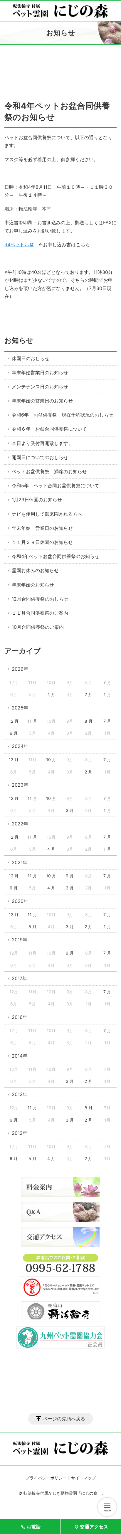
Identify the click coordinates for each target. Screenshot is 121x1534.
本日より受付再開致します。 (42, 443)
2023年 (20, 785)
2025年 (20, 708)
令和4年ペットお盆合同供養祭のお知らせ (55, 556)
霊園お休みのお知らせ (35, 570)
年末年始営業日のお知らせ (40, 372)
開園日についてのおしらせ (40, 457)
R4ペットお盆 (19, 244)
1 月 (107, 694)
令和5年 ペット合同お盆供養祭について (55, 485)
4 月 (51, 694)
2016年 (19, 1017)
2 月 (88, 694)
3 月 (70, 810)
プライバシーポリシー (46, 1477)
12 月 (14, 721)
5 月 (32, 926)
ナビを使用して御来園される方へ (47, 514)
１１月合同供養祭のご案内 (40, 613)
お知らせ (18, 340)
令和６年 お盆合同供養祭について (49, 429)
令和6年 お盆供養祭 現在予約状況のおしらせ (62, 415)
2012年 (19, 1133)
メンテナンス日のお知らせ (40, 387)
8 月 (89, 721)
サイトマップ (83, 1477)
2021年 (19, 862)
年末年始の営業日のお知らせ (42, 401)
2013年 (19, 1094)
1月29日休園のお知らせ (37, 500)
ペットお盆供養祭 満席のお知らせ (49, 471)
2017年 (19, 978)
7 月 (107, 682)
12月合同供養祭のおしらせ (40, 599)
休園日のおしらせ (30, 358)
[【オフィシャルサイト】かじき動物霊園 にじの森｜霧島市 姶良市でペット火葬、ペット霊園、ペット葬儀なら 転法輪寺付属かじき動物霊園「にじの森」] (60, 11)
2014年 (19, 1056)
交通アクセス (94, 1527)
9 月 (70, 875)
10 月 (51, 759)
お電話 (33, 1527)
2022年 (20, 824)
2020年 (20, 901)
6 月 (14, 733)
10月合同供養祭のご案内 (38, 627)
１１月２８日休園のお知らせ (42, 542)
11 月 (32, 721)
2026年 (20, 669)
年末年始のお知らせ (33, 585)
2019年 (19, 940)
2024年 (20, 746)
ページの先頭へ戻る (64, 1419)
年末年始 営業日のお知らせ (42, 528)
